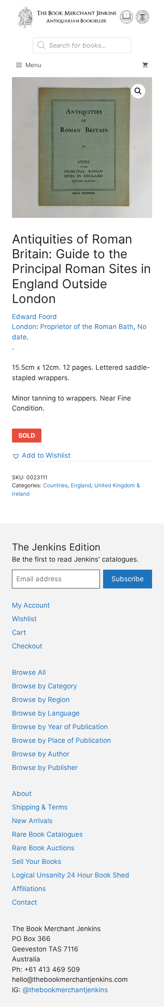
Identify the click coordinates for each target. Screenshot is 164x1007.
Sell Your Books (36, 861)
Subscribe (127, 579)
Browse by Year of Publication (60, 727)
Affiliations (29, 889)
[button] (138, 91)
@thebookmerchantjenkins (65, 990)
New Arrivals (32, 821)
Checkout (27, 646)
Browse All (29, 672)
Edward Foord (34, 317)
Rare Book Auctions (43, 848)
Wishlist (24, 619)
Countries (55, 485)
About (21, 794)
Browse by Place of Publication (61, 740)
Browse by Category (44, 686)
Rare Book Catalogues (47, 834)
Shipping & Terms (40, 807)
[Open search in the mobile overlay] (82, 45)
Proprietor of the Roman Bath (86, 327)
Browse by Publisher (45, 768)
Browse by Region (41, 700)
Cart (19, 632)
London (24, 327)
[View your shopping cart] (145, 65)
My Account (31, 605)
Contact (24, 902)
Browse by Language (46, 713)
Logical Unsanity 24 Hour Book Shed (70, 875)
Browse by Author (40, 754)
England (81, 485)
